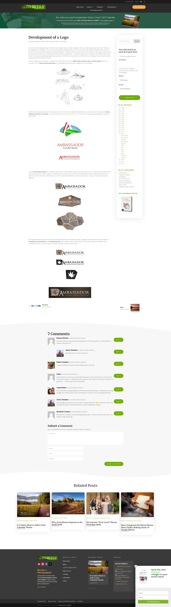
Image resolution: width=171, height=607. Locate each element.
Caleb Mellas (61, 388)
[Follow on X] (50, 564)
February (123, 155)
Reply (118, 339)
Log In (137, 1)
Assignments (123, 173)
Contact (65, 574)
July (122, 145)
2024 (122, 112)
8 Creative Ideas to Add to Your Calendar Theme (31, 526)
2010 (122, 163)
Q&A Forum (67, 571)
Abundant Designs (65, 605)
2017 (122, 126)
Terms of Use (52, 601)
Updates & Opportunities (126, 187)
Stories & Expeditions (125, 183)
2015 (122, 130)
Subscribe (129, 97)
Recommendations (125, 181)
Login (65, 581)
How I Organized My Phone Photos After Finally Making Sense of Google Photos (137, 527)
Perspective (122, 177)
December (124, 136)
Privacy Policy (41, 601)
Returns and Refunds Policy (67, 601)
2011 (122, 161)
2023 (122, 114)
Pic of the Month (124, 179)
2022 (122, 116)
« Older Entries (92, 588)
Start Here (80, 7)
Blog (64, 564)
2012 (122, 159)
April (122, 151)
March (123, 153)
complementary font (72, 114)
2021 (122, 118)
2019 (122, 122)
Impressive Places (124, 175)
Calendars (66, 577)
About (89, 7)
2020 (123, 120)
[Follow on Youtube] (38, 564)
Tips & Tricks (53, 41)
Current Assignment (69, 567)
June (122, 147)
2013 (122, 134)
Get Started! (41, 587)
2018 (122, 124)
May (122, 149)
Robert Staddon (63, 362)
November (124, 137)
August (123, 144)
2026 (122, 108)
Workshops (111, 7)
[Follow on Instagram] (42, 564)
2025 (122, 110)
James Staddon (35, 41)
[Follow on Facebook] (46, 564)
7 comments (63, 41)
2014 (122, 132)
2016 (122, 128)
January (123, 157)
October (123, 140)
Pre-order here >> (107, 20)
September (124, 141)
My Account (129, 1)
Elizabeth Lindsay (63, 412)
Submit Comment (114, 464)
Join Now (139, 7)
